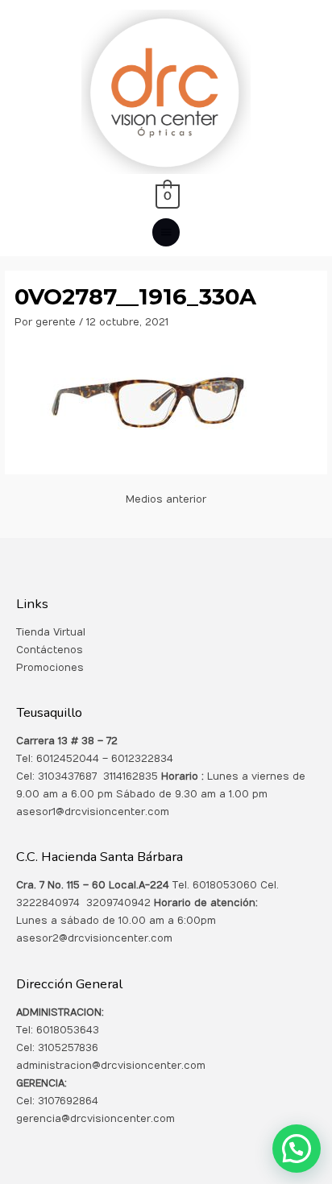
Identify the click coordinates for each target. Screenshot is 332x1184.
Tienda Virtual (50, 632)
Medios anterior (166, 499)
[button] (296, 1148)
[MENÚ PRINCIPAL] (166, 232)
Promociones (50, 667)
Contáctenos (49, 650)
